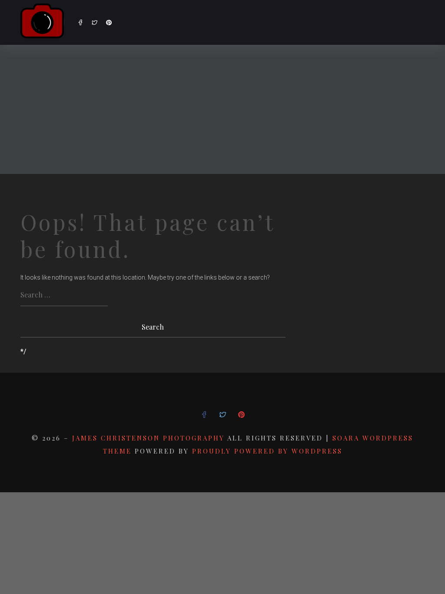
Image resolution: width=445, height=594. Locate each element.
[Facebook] (80, 23)
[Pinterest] (109, 23)
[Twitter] (94, 23)
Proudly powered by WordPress (267, 451)
